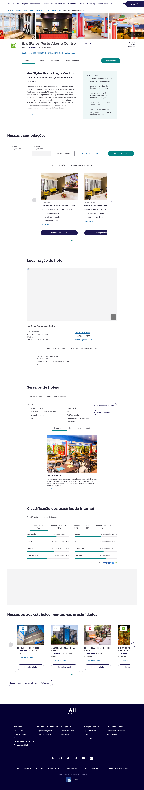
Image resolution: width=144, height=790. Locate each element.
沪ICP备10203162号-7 (79, 774)
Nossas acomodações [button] (26, 135)
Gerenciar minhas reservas (116, 731)
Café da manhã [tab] (83, 428)
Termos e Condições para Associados (49, 768)
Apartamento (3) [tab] (58, 165)
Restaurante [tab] (59, 428)
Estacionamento (103, 412)
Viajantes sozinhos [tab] (103, 526)
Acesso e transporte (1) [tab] (56, 348)
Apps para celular (90, 731)
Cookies (84, 768)
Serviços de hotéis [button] (43, 387)
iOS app (86, 734)
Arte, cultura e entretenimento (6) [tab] (84, 348)
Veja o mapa (70, 53)
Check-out (37, 147)
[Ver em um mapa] (72, 294)
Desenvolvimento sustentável (24, 741)
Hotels (7, 10)
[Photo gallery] (72, 26)
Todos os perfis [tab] (39, 526)
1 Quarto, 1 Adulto (63, 153)
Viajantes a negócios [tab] (59, 526)
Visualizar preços (110, 61)
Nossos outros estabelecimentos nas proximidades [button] (52, 615)
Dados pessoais (71, 768)
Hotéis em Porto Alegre (53, 10)
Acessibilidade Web (67, 731)
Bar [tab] (70, 428)
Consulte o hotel (30, 667)
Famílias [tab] (76, 526)
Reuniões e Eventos (44, 734)
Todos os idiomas (66, 738)
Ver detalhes (51, 489)
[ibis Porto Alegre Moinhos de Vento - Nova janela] (97, 635)
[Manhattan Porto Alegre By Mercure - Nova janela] (64, 635)
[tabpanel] (72, 206)
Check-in (15, 147)
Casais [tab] (87, 526)
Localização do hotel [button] (45, 260)
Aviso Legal (95, 768)
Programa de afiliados (21, 745)
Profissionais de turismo (45, 738)
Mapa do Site (65, 734)
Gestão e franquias (20, 734)
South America (17, 10)
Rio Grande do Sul (36, 10)
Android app (88, 738)
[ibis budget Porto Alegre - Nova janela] (30, 635)
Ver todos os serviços (105, 406)
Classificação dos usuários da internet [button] (60, 509)
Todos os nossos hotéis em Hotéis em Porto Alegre (30, 683)
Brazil (26, 10)
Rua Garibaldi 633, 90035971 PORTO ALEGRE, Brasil (43, 53)
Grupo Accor (18, 731)
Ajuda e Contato (112, 734)
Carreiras (17, 738)
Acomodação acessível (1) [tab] (81, 165)
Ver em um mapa (26, 657)
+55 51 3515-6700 (82, 333)
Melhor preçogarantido (132, 44)
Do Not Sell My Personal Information (115, 768)
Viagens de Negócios (44, 731)
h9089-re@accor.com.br (84, 340)
